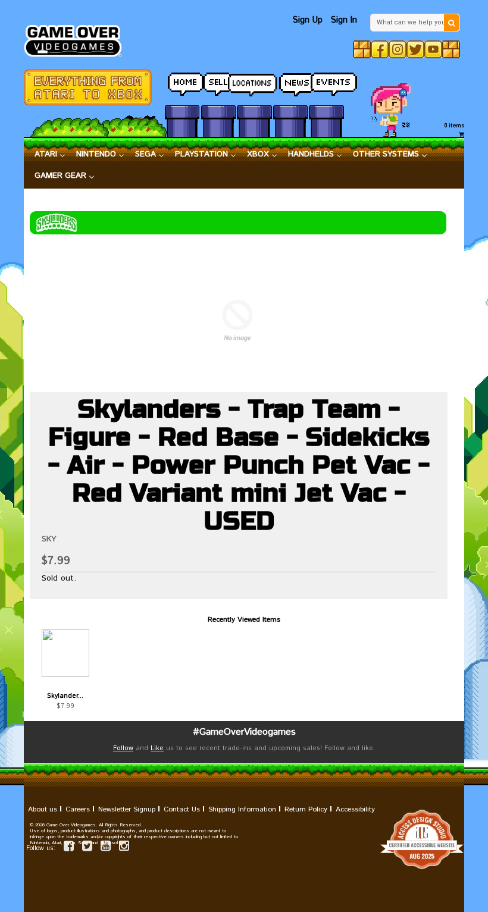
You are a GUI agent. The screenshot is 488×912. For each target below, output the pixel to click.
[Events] (326, 81)
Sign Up (308, 20)
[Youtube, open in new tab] (433, 49)
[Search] (451, 22)
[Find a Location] (254, 81)
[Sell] (218, 81)
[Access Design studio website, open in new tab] (244, 839)
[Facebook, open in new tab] (380, 49)
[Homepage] (77, 37)
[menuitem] (50, 154)
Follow (123, 748)
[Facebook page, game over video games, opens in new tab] (69, 848)
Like (157, 748)
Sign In (344, 20)
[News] (290, 81)
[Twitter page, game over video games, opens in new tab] (87, 848)
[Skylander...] (65, 653)
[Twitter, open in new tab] (415, 49)
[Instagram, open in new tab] (397, 49)
